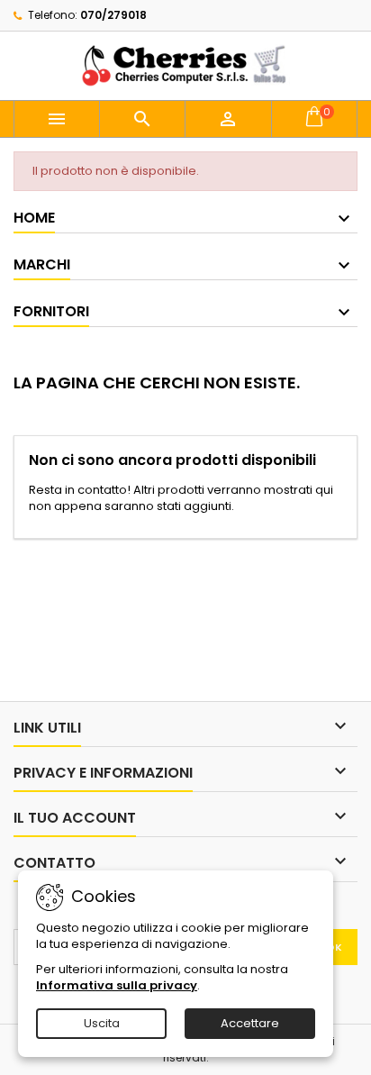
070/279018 (113, 15)
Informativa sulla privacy (116, 985)
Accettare (250, 1023)
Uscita (102, 1023)
